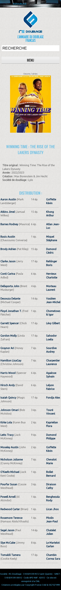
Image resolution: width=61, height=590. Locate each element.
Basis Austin (7, 236)
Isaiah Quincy (8, 397)
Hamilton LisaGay (10, 360)
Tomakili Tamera (10, 554)
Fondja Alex (53, 397)
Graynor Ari (7, 348)
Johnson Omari (9, 409)
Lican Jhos (52, 509)
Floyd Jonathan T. (11, 310)
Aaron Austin (8, 199)
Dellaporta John (9, 286)
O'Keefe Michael (9, 471)
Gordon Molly (8, 335)
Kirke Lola (6, 422)
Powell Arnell (8, 496)
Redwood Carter (10, 509)
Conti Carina (7, 273)
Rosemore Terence (11, 517)
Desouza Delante (10, 298)
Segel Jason (7, 530)
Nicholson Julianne (11, 459)
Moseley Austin (9, 447)
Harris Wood (8, 372)
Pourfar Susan (8, 484)
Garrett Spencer (9, 323)
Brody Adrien (8, 249)
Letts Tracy (7, 434)
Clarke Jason (8, 261)
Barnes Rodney (9, 224)
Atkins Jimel (7, 211)
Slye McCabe (7, 542)
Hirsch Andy (7, 385)
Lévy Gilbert (53, 323)
